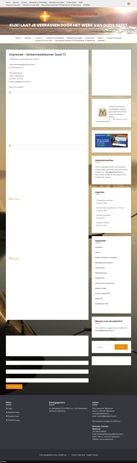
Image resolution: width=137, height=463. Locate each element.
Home (8, 2)
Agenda (16, 2)
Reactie (9, 334)
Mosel (97, 252)
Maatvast (99, 298)
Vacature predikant (103, 215)
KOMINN (86, 5)
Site (7, 377)
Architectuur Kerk (101, 304)
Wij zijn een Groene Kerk (104, 283)
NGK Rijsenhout (101, 273)
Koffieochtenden (102, 222)
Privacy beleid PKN (102, 293)
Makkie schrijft (100, 288)
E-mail (9, 368)
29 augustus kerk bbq (104, 200)
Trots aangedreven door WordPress (53, 455)
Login (10, 408)
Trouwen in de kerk (13, 5)
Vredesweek (100, 268)
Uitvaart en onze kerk (31, 5)
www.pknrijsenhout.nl (100, 413)
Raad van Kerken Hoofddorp (106, 257)
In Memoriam (71, 2)
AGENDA (99, 247)
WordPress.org (13, 420)
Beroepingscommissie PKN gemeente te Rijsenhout (61, 5)
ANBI (80, 2)
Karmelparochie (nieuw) (104, 263)
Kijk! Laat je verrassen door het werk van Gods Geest (69, 25)
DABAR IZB (99, 278)
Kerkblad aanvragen (56, 2)
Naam (9, 359)
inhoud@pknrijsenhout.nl (104, 330)
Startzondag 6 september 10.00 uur (110, 207)
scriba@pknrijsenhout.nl (114, 172)
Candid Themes (92, 455)
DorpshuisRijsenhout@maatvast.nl (110, 434)
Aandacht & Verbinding (38, 2)
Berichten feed (13, 412)
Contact (24, 2)
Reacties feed (13, 416)
